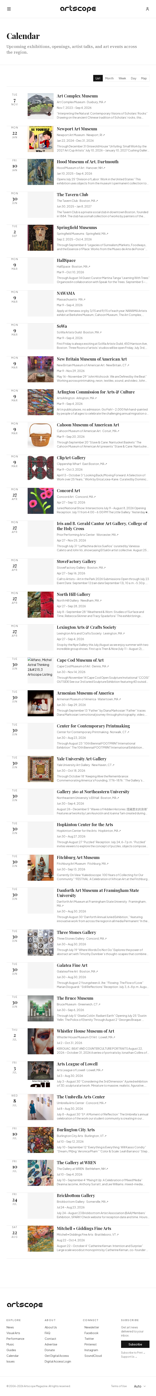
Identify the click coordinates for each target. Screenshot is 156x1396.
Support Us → (129, 1356)
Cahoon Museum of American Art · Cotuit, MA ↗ (88, 431)
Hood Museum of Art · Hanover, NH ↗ (81, 168)
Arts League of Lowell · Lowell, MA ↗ (80, 1070)
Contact (50, 1338)
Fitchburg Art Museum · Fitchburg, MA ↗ (83, 863)
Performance (15, 1338)
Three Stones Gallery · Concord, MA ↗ (82, 938)
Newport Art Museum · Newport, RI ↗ (81, 135)
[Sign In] (147, 9)
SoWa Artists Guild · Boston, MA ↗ (79, 332)
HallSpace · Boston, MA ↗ (73, 266)
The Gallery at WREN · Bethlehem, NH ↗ (82, 1168)
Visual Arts (13, 1333)
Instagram (91, 1350)
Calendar (12, 1355)
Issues (10, 1361)
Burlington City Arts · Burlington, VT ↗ (82, 1136)
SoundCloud (93, 1355)
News (10, 1327)
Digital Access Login (58, 1361)
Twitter (89, 1338)
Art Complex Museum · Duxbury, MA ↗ (81, 102)
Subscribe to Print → (133, 1352)
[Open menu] (9, 9)
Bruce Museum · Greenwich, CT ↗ (79, 1004)
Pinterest (90, 1344)
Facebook (91, 1333)
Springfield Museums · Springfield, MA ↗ (82, 233)
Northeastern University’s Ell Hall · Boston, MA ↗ (88, 798)
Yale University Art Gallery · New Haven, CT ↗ (86, 765)
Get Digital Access (57, 1355)
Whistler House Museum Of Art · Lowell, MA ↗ (86, 1037)
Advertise (51, 1344)
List (98, 78)
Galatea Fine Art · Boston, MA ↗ (77, 971)
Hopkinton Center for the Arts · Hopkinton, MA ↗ (89, 830)
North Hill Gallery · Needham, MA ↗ (79, 600)
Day (133, 78)
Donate (50, 1350)
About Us (51, 1327)
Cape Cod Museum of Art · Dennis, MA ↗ (83, 666)
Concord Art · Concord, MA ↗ (76, 496)
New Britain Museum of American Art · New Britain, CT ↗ (93, 365)
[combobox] (141, 1386)
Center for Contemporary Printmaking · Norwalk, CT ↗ (93, 732)
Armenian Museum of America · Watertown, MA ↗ (89, 699)
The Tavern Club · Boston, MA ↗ (77, 200)
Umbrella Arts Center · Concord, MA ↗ (81, 1103)
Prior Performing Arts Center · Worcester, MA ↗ (88, 534)
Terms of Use (119, 1386)
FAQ (47, 1333)
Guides (11, 1350)
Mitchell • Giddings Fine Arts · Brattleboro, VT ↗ (88, 1234)
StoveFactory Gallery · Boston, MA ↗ (81, 567)
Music (10, 1344)
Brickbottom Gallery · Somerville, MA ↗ (82, 1201)
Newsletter (91, 1327)
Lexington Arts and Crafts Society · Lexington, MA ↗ (91, 633)
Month (109, 78)
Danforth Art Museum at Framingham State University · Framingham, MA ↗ (101, 903)
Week (122, 78)
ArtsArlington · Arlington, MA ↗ (77, 398)
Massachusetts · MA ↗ (71, 299)
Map (144, 78)
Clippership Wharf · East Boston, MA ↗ (82, 464)
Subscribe (135, 1344)
